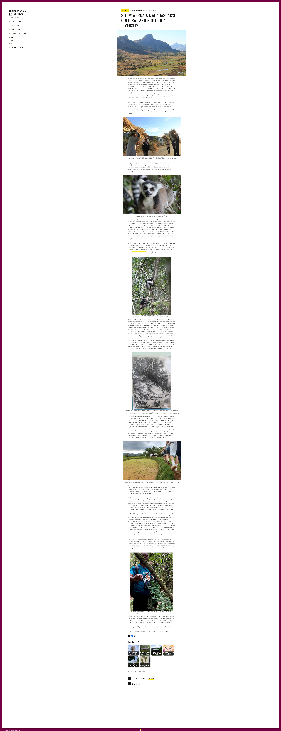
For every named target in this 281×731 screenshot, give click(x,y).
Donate (19, 25)
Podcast (12, 33)
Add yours (151, 679)
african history (132, 671)
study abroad (141, 671)
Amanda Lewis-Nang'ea (137, 10)
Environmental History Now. (17, 12)
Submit (12, 29)
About (12, 21)
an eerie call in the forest (139, 251)
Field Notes (125, 10)
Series (19, 29)
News (19, 21)
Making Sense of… (12, 40)
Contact (12, 25)
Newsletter (21, 33)
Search (23, 47)
